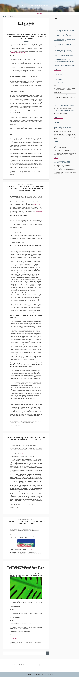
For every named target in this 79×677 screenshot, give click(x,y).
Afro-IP (56, 157)
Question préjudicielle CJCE (32, 170)
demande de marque (30, 508)
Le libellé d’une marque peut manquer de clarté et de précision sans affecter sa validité (26, 439)
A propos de (39, 13)
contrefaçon (25, 423)
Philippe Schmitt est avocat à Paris (62, 21)
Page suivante (47, 653)
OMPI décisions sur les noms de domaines (64, 102)
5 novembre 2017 (18, 642)
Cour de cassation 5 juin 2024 (24, 171)
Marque (12, 643)
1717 (16, 171)
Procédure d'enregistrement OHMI (27, 506)
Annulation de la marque (21, 170)
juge (40, 642)
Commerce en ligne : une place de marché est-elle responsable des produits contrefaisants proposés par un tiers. (26, 188)
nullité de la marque (18, 643)
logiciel (36, 508)
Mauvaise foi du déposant (32, 504)
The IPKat (57, 122)
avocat (21, 423)
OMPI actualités (58, 79)
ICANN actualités (59, 117)
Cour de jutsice (36, 642)
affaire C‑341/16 (26, 642)
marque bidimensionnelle (28, 553)
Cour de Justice (33, 171)
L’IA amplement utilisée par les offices (62, 59)
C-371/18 (17, 508)
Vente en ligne (17, 425)
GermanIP (57, 141)
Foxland (51, 674)
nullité (39, 508)
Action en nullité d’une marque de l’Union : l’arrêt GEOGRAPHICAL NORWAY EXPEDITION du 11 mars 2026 (65, 35)
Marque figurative (20, 552)
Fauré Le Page (25, 172)
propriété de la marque (27, 643)
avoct (31, 642)
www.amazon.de (36, 204)
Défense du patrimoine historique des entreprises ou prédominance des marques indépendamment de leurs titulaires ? (26, 36)
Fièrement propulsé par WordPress (33, 674)
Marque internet (17, 422)
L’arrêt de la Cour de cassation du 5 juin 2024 (18, 52)
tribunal (33, 643)
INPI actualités (58, 69)
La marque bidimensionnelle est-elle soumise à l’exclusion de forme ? (26, 522)
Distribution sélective (26, 421)
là (22, 453)
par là (32, 549)
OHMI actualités (58, 74)
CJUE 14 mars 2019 (19, 553)
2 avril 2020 (17, 423)
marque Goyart (31, 172)
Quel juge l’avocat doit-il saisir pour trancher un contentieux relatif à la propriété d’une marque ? (26, 567)
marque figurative (38, 553)
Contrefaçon (18, 421)
